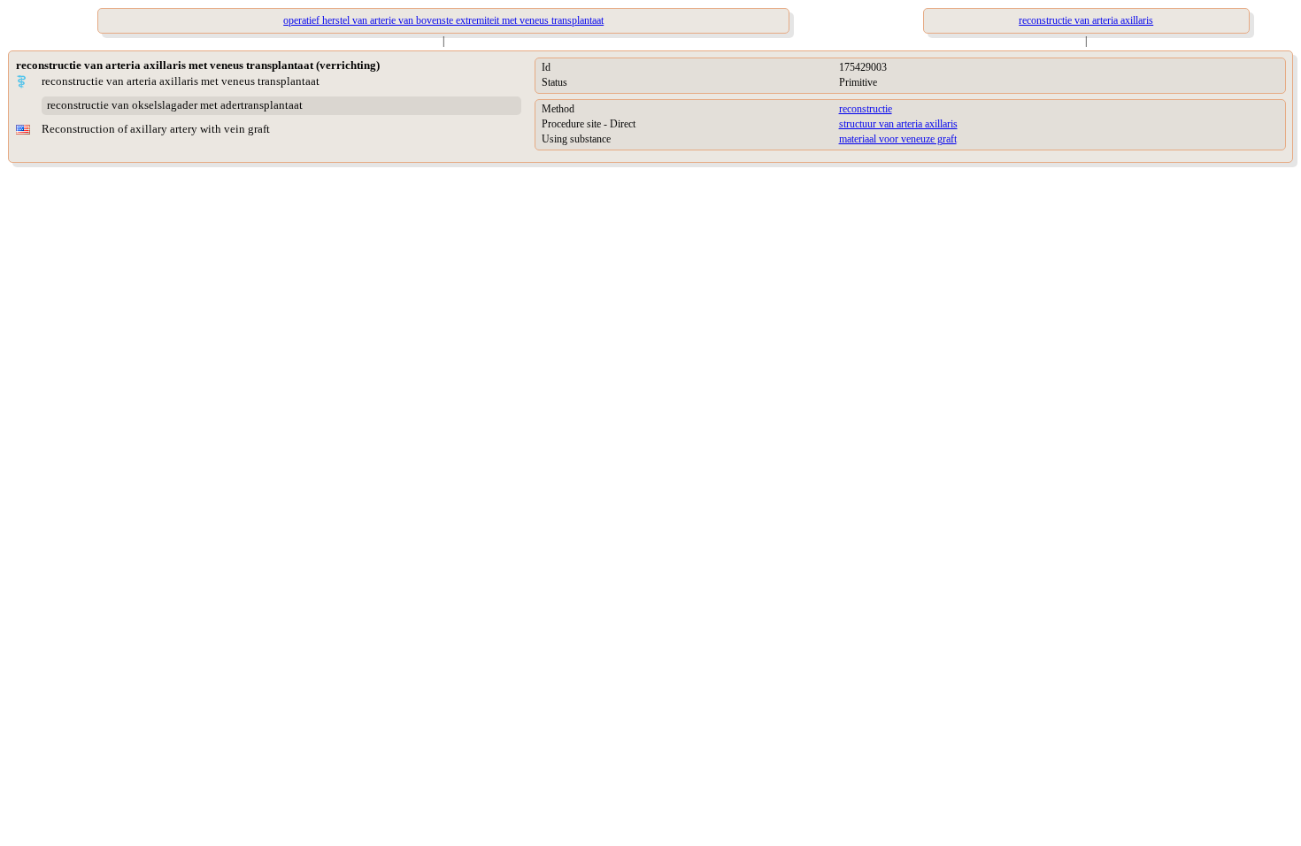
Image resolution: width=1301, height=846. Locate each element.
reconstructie (865, 109)
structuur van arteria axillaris (898, 124)
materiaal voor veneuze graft (898, 139)
